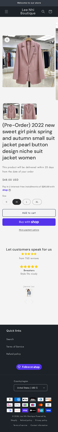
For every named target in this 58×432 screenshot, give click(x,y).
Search (10, 339)
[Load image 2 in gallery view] (29, 111)
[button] (6, 11)
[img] (29, 254)
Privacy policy (41, 420)
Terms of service (20, 425)
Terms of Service (15, 346)
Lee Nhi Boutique (27, 416)
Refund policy (13, 353)
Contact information (39, 425)
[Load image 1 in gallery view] (11, 111)
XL (37, 202)
